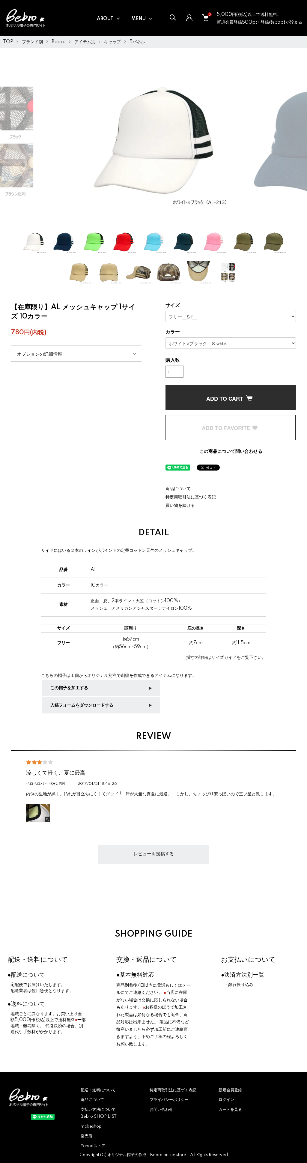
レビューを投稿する (153, 854)
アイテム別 (84, 42)
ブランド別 (32, 42)
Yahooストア (93, 1146)
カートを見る (230, 1110)
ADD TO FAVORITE (227, 428)
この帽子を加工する (69, 688)
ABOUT (105, 18)
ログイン (226, 1100)
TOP (8, 42)
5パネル (137, 42)
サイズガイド (224, 657)
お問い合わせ (161, 1110)
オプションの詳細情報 (39, 354)
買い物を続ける (180, 505)
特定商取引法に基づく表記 (190, 497)
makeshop (91, 1126)
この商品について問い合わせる (230, 451)
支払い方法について (98, 1110)
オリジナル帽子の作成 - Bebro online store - (148, 1155)
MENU (138, 18)
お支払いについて (248, 960)
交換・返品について (146, 960)
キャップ (112, 42)
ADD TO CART (225, 398)
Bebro (59, 42)
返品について (178, 488)
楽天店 (86, 1136)
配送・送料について (37, 960)
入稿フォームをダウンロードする (81, 705)
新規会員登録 (230, 1090)
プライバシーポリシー (169, 1100)
